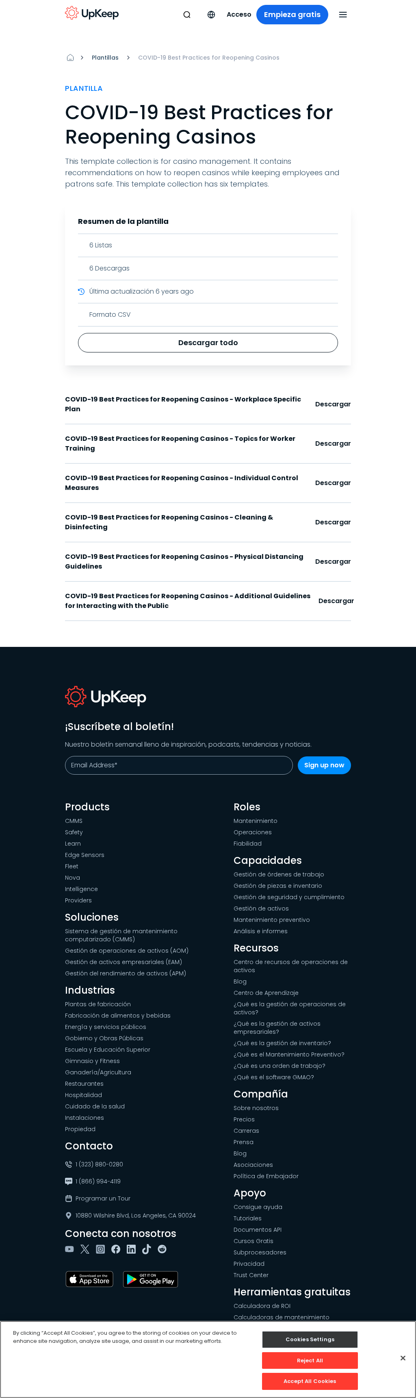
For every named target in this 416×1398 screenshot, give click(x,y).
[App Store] (91, 1279)
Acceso (239, 14)
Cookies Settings (310, 1339)
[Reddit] (164, 1249)
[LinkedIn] (133, 1249)
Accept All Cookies (310, 1381)
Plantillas (105, 58)
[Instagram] (102, 1249)
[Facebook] (117, 1249)
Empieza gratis (292, 14)
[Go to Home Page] (92, 13)
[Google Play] (152, 1279)
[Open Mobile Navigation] (343, 14)
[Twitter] (86, 1249)
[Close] (403, 1358)
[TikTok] (148, 1249)
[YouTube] (71, 1249)
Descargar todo (208, 342)
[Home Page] (70, 57)
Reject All (310, 1360)
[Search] (187, 15)
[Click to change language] (211, 15)
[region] (208, 1359)
